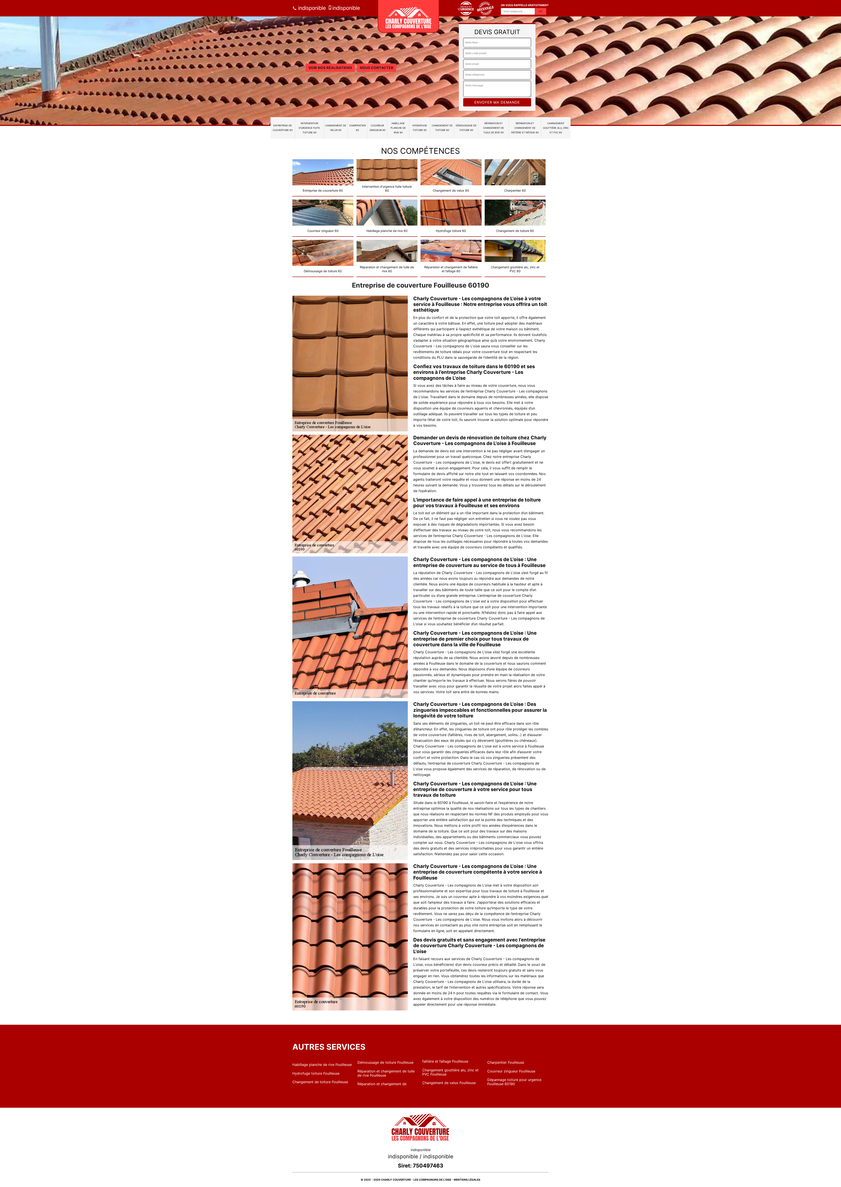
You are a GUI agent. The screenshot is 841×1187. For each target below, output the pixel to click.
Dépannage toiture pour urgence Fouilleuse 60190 (514, 1081)
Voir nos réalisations (330, 67)
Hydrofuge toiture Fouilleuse (315, 1073)
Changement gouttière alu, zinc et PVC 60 (556, 128)
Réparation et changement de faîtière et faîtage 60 (525, 128)
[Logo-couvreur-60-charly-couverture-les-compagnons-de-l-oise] (408, 16)
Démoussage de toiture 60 (466, 128)
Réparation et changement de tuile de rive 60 (493, 128)
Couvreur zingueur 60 (377, 128)
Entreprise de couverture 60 (283, 128)
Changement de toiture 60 (442, 128)
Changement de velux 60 (335, 128)
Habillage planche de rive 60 (398, 128)
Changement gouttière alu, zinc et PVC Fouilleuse (450, 1072)
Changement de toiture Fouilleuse (320, 1082)
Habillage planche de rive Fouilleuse (322, 1064)
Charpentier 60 (357, 128)
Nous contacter (376, 67)
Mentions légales (467, 1179)
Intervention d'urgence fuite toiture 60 (309, 128)
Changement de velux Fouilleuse (449, 1083)
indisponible (311, 8)
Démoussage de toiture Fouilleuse (385, 1062)
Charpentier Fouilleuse (505, 1062)
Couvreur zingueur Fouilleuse (511, 1071)
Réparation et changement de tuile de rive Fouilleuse (386, 1073)
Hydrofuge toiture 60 (419, 128)
